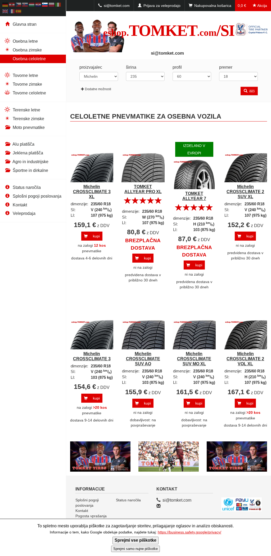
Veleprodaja (23, 213)
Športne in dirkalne (30, 170)
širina (131, 67)
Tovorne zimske (27, 84)
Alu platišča (23, 144)
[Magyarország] (31, 5)
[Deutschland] (5, 5)
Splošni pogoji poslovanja (36, 196)
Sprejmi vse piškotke (135, 540)
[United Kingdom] (5, 12)
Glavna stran (24, 24)
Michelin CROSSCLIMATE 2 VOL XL (245, 358)
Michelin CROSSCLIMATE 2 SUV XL (245, 191)
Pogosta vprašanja (91, 516)
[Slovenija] (45, 5)
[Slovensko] (25, 5)
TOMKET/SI (168, 30)
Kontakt (19, 205)
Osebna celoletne (29, 59)
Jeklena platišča (27, 153)
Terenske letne (26, 110)
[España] (18, 12)
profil (177, 67)
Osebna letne (25, 41)
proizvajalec (90, 67)
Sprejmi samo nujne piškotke (135, 549)
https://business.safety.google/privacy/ (189, 532)
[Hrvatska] (38, 5)
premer (225, 67)
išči (251, 91)
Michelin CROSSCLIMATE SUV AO (143, 358)
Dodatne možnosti (98, 89)
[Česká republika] (18, 5)
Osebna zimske (27, 50)
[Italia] (58, 5)
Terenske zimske (28, 118)
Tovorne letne (25, 75)
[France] (12, 12)
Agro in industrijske (30, 161)
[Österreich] (12, 5)
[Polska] (51, 5)
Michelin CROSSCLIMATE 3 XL (92, 191)
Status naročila (26, 187)
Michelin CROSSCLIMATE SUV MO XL (194, 358)
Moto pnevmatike (28, 127)
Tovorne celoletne (29, 93)
